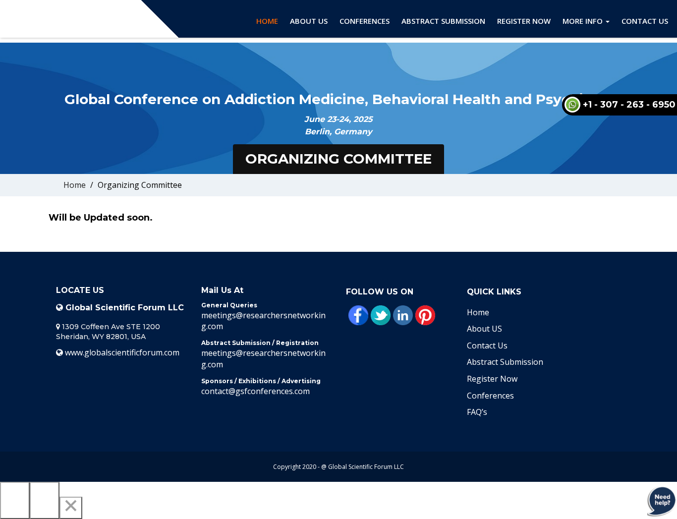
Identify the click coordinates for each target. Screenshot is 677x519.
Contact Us (644, 21)
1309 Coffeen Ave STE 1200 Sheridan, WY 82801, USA (108, 331)
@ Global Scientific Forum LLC (362, 466)
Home (267, 21)
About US (484, 328)
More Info (584, 21)
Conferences (364, 21)
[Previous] (15, 500)
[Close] (70, 508)
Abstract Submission (443, 21)
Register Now (524, 21)
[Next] (44, 500)
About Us (309, 21)
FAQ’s (477, 411)
